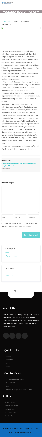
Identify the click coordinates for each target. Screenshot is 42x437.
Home (8, 356)
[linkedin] (25, 336)
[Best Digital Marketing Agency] (6, 3)
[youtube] (18, 336)
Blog (7, 363)
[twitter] (12, 336)
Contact (9, 366)
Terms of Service (11, 406)
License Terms (10, 412)
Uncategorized (7, 24)
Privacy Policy (10, 402)
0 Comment (25, 22)
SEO (7, 386)
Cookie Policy (10, 416)
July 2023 (9, 276)
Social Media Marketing (15, 379)
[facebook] (6, 336)
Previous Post (19, 163)
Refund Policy (10, 409)
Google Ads (10, 383)
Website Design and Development (19, 389)
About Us (9, 360)
